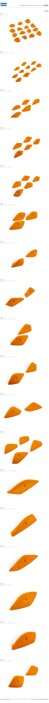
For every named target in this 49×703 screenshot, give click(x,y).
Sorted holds (28, 5)
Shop (38, 5)
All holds (22, 5)
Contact (42, 5)
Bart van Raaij (36, 699)
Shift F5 (46, 699)
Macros (34, 5)
